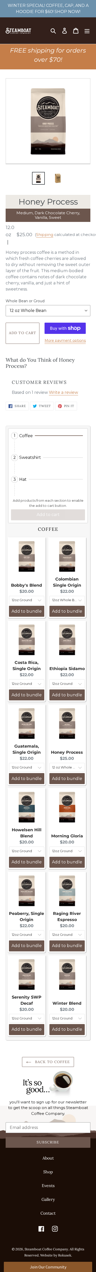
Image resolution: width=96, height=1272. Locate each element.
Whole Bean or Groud (25, 301)
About (48, 1158)
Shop (48, 1171)
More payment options (65, 340)
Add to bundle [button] (27, 611)
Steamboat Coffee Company (46, 1249)
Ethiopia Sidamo (67, 668)
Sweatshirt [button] (30, 457)
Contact (48, 1213)
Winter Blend (66, 1003)
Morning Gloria (67, 836)
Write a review (63, 392)
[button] (48, 435)
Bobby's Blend (26, 585)
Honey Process (67, 752)
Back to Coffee (52, 1062)
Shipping (44, 234)
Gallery (48, 1199)
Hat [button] (23, 479)
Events (48, 1185)
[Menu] (87, 30)
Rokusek (64, 1255)
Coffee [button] (26, 435)
